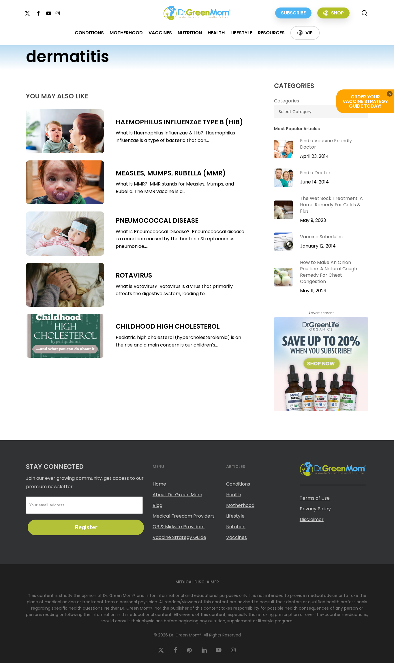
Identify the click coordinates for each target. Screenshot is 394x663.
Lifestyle (235, 516)
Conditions (238, 484)
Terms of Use (315, 498)
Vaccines (236, 537)
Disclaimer (312, 519)
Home (159, 484)
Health (233, 494)
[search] (364, 13)
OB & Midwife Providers (178, 526)
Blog (157, 505)
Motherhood (240, 505)
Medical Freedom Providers (184, 516)
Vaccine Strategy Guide (179, 537)
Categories (286, 101)
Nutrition (235, 526)
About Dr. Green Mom (177, 494)
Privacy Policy (315, 508)
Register (85, 527)
